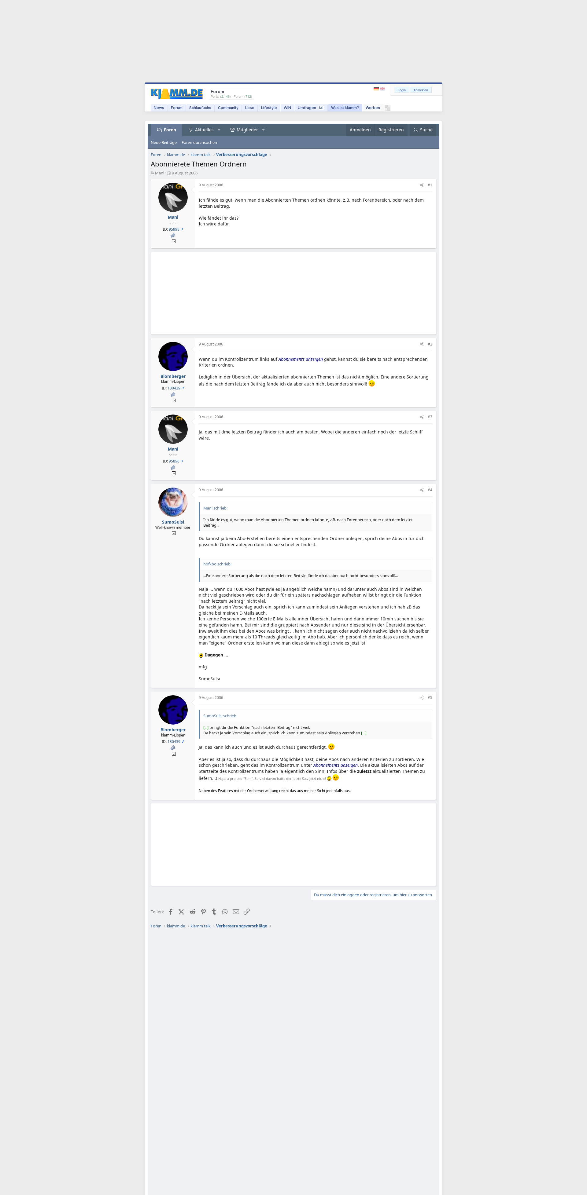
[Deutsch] (377, 89)
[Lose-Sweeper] (387, 109)
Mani (159, 173)
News (159, 107)
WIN (287, 107)
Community (228, 107)
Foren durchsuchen (199, 142)
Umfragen (310, 107)
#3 (430, 416)
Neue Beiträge (164, 142)
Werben (373, 107)
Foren (170, 130)
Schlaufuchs (200, 107)
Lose (249, 107)
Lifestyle (269, 107)
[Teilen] (422, 185)
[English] (382, 89)
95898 (174, 229)
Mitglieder (247, 130)
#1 (430, 185)
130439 (174, 388)
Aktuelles (204, 130)
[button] (219, 130)
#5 (430, 697)
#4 (430, 489)
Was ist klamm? (345, 107)
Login (402, 89)
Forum (177, 107)
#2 (430, 344)
